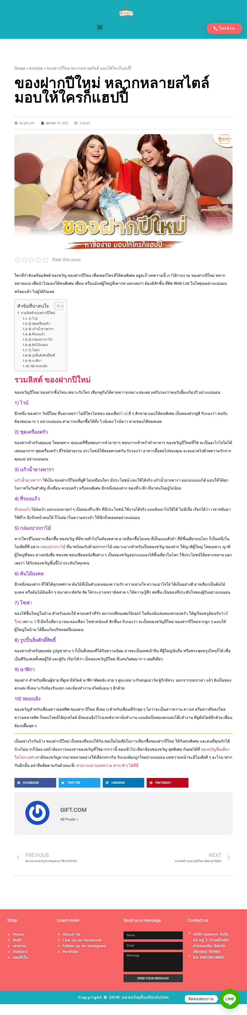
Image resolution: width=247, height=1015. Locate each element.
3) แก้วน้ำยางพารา (41, 329)
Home (19, 68)
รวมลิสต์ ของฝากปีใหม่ (38, 313)
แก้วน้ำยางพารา (28, 480)
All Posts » (69, 819)
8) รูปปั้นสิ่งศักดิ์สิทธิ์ (41, 355)
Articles (36, 68)
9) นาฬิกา (35, 361)
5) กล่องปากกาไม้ (40, 339)
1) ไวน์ (33, 318)
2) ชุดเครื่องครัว (39, 323)
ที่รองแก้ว (22, 509)
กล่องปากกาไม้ (53, 546)
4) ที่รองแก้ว (36, 334)
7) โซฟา (34, 350)
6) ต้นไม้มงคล (38, 345)
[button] (100, 27)
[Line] (230, 999)
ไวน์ (124, 413)
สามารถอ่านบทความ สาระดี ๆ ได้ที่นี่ (107, 765)
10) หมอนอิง (38, 366)
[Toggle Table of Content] (56, 306)
